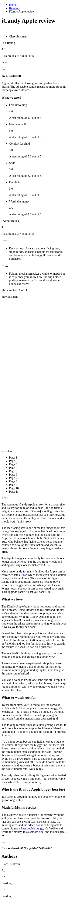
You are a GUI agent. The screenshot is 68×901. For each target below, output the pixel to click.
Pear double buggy (32, 828)
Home (12, 4)
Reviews (14, 8)
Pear (23, 574)
